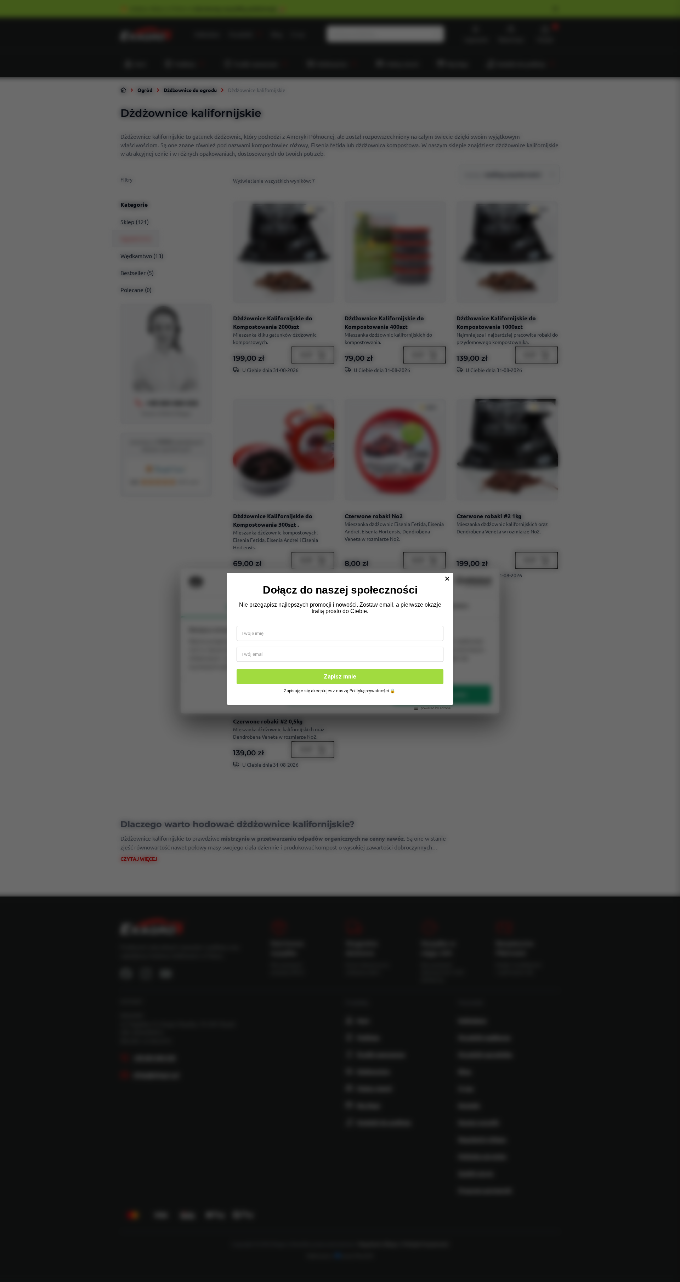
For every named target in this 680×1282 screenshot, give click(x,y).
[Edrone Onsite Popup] (340, 641)
